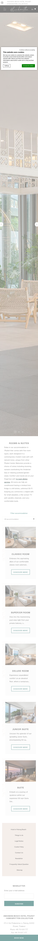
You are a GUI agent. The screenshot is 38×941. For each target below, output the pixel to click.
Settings (6, 66)
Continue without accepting (27, 50)
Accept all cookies (28, 66)
